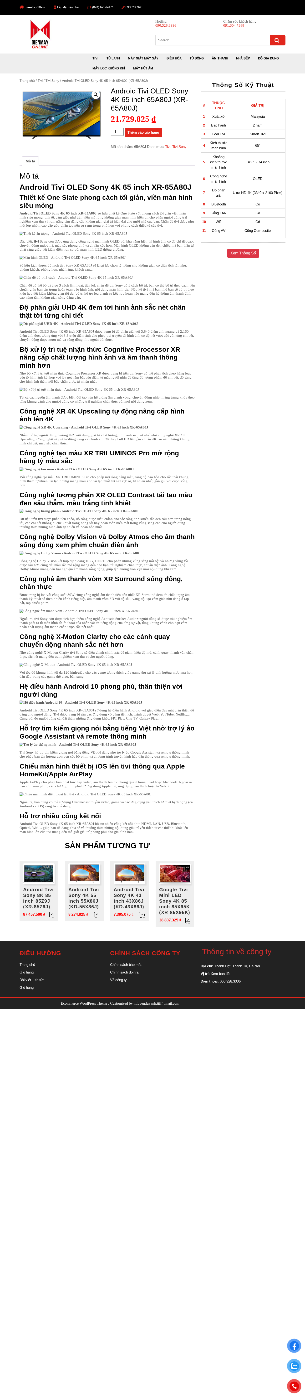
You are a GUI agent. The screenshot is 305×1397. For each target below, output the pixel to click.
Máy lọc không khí (108, 68)
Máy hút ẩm (143, 68)
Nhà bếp (243, 58)
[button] (96, 94)
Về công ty (118, 980)
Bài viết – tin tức (32, 980)
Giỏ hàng (27, 972)
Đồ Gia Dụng (268, 58)
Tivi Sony (52, 81)
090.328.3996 (165, 25)
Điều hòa (174, 58)
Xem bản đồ (220, 974)
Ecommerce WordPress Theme (84, 1003)
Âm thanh (220, 58)
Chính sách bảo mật (126, 965)
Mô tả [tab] (30, 161)
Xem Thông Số (243, 253)
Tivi (95, 58)
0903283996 (134, 7)
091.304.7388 (233, 25)
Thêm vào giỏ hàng (143, 132)
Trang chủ (27, 81)
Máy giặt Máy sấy (143, 58)
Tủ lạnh (113, 58)
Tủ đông (197, 58)
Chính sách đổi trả (124, 972)
